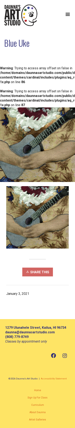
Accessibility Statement (54, 378)
